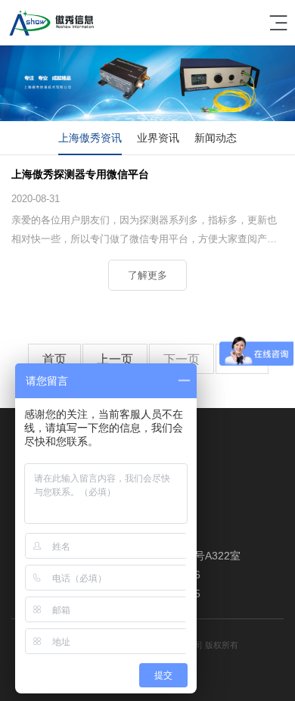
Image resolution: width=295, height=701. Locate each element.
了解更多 (147, 275)
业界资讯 (158, 138)
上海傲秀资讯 (90, 138)
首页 (54, 359)
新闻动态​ (215, 138)
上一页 (115, 359)
